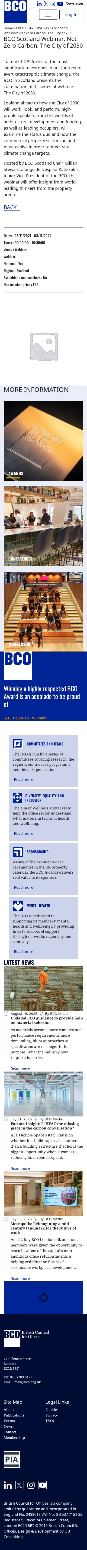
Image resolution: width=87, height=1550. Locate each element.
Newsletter (74, 3)
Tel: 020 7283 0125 (18, 1377)
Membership (14, 1437)
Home (8, 28)
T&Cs (49, 1420)
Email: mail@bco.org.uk (22, 1382)
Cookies (51, 1409)
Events (9, 1420)
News (8, 1426)
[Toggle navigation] (48, 15)
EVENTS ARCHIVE (29, 28)
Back (36, 207)
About (9, 1409)
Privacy (51, 1415)
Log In (71, 14)
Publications (14, 1415)
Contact (10, 1432)
